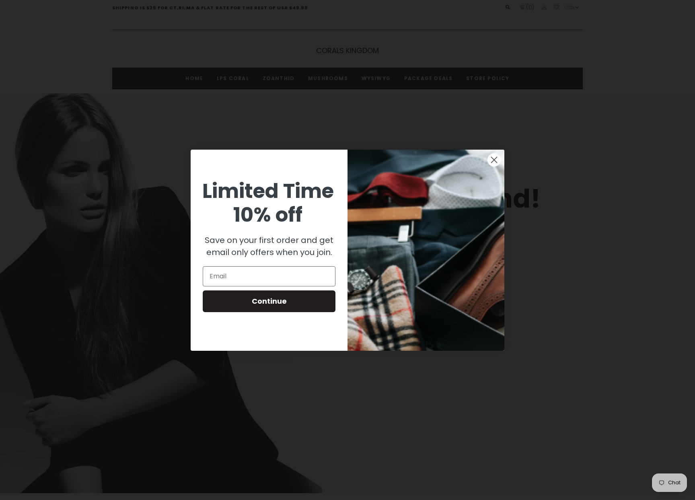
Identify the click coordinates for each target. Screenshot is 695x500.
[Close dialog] (494, 160)
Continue (269, 301)
